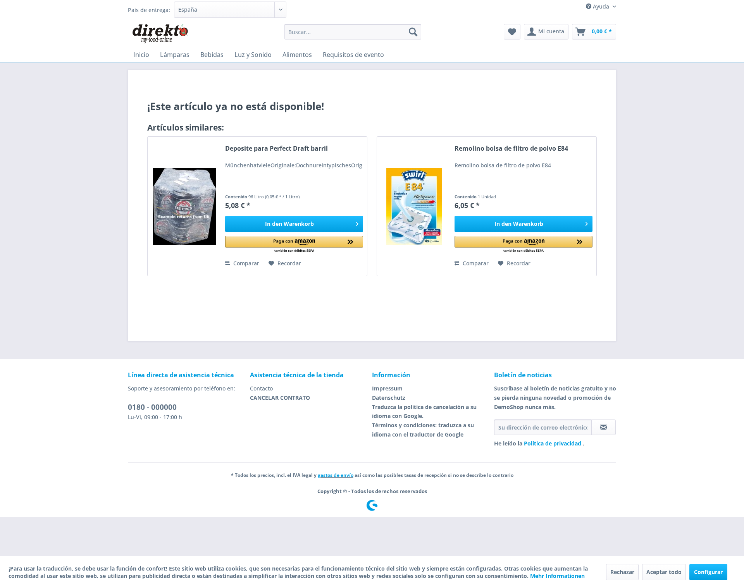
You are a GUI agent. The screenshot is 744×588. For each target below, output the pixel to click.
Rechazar (622, 572)
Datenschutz (388, 397)
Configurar (708, 572)
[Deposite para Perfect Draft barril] (184, 206)
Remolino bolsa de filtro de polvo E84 (511, 148)
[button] (294, 244)
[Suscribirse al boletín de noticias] (603, 427)
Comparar (245, 263)
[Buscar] (413, 32)
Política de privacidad (553, 443)
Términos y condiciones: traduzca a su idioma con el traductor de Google (423, 429)
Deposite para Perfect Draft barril (276, 148)
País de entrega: (149, 10)
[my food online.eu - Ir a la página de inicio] (160, 33)
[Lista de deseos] (512, 32)
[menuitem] (352, 32)
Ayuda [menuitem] (601, 6)
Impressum (387, 388)
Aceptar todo (664, 572)
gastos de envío (335, 475)
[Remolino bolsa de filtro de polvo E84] (414, 206)
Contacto (261, 388)
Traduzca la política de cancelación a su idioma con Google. (424, 411)
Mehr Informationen (557, 575)
